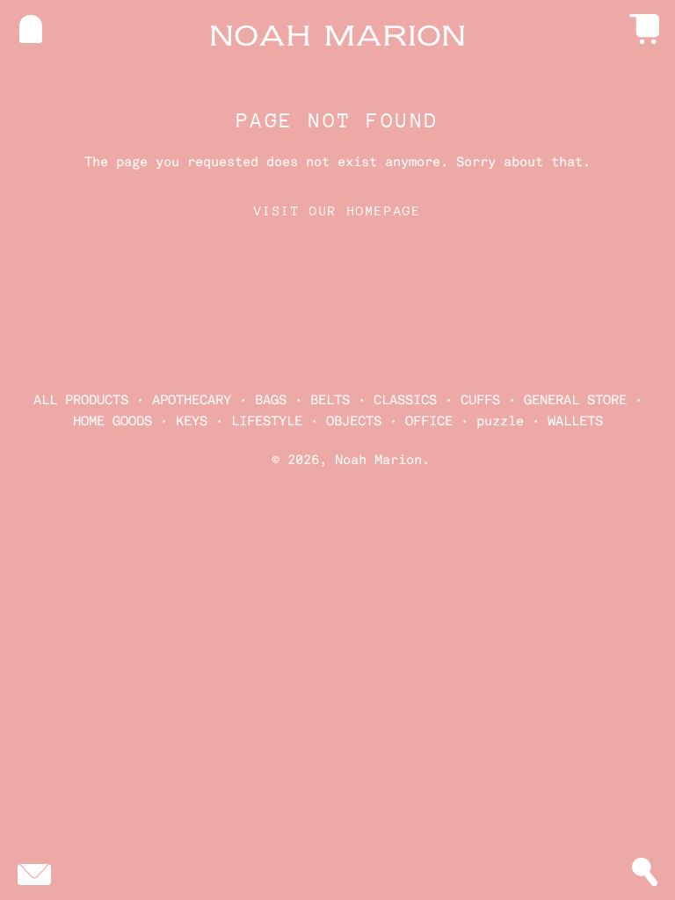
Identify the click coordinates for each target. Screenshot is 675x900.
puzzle (500, 421)
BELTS (330, 400)
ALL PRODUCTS (80, 400)
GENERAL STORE (575, 400)
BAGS (271, 400)
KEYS (191, 421)
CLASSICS (405, 400)
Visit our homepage (338, 210)
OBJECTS (353, 421)
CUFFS (480, 400)
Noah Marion (378, 460)
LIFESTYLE (266, 421)
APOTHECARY (191, 400)
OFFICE (429, 421)
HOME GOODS (112, 421)
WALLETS (575, 421)
